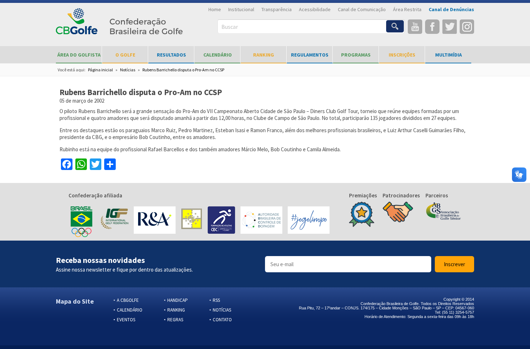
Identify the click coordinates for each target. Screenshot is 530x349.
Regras (175, 320)
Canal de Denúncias (451, 9)
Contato (222, 320)
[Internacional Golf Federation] (114, 220)
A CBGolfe (128, 300)
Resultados (171, 55)
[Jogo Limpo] (309, 220)
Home (214, 9)
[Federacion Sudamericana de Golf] (191, 220)
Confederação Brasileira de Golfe (119, 25)
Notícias (127, 69)
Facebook (432, 26)
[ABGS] (443, 212)
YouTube (415, 26)
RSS (216, 300)
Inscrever (454, 264)
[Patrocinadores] (398, 213)
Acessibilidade (315, 9)
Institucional (241, 9)
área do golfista (79, 55)
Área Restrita (407, 9)
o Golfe (125, 55)
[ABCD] (261, 220)
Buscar (229, 26)
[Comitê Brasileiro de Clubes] (221, 220)
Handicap (177, 300)
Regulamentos (309, 55)
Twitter (449, 26)
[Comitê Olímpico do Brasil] (81, 221)
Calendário (217, 55)
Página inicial (100, 69)
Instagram (467, 26)
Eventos (126, 320)
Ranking (263, 55)
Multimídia (448, 55)
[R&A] (155, 220)
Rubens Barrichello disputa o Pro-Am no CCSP (183, 69)
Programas (356, 55)
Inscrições (402, 55)
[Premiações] (361, 215)
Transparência (276, 9)
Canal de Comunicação (362, 9)
